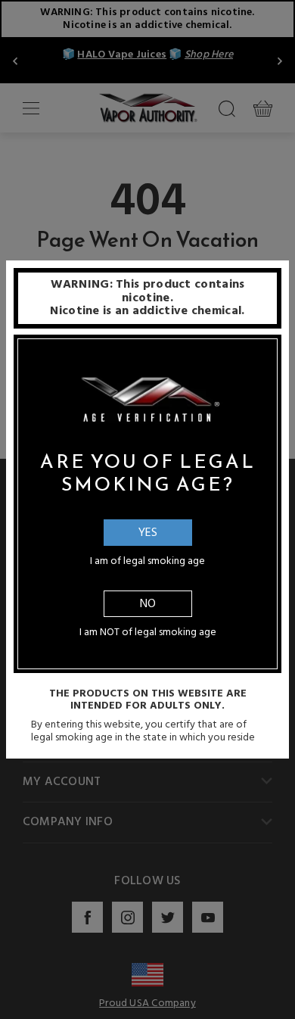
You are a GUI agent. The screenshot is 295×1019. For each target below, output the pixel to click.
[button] (294, 1007)
